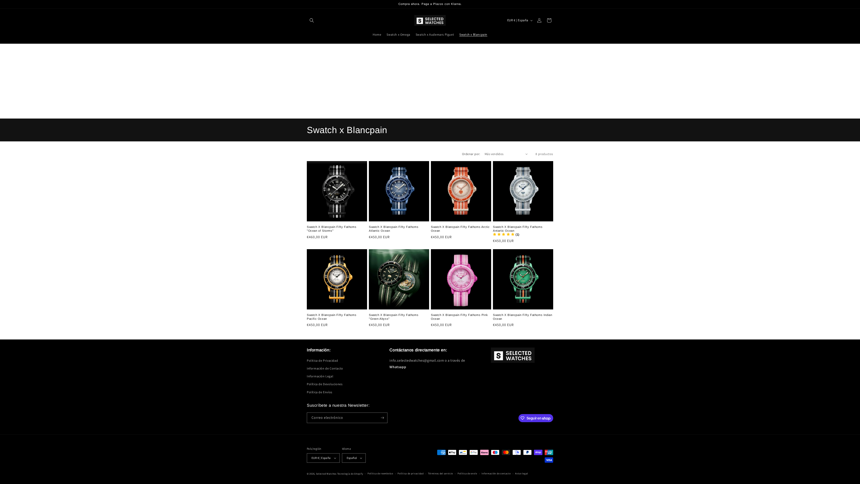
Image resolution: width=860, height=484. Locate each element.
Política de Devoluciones (324, 384)
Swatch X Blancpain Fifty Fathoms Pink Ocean (459, 316)
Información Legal (320, 376)
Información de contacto (496, 473)
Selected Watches (326, 473)
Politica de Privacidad (322, 361)
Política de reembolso (380, 473)
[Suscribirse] (382, 418)
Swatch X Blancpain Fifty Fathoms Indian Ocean (522, 316)
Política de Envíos (319, 392)
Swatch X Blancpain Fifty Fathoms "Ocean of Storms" (331, 228)
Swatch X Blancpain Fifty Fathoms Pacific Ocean (331, 316)
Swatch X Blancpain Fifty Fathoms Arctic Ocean (460, 228)
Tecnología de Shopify (350, 473)
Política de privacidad (411, 473)
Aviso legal (521, 473)
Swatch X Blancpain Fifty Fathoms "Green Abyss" (393, 316)
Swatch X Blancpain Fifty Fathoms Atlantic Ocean (393, 228)
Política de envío (467, 473)
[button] (312, 20)
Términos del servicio (440, 473)
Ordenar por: (471, 154)
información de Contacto (325, 368)
